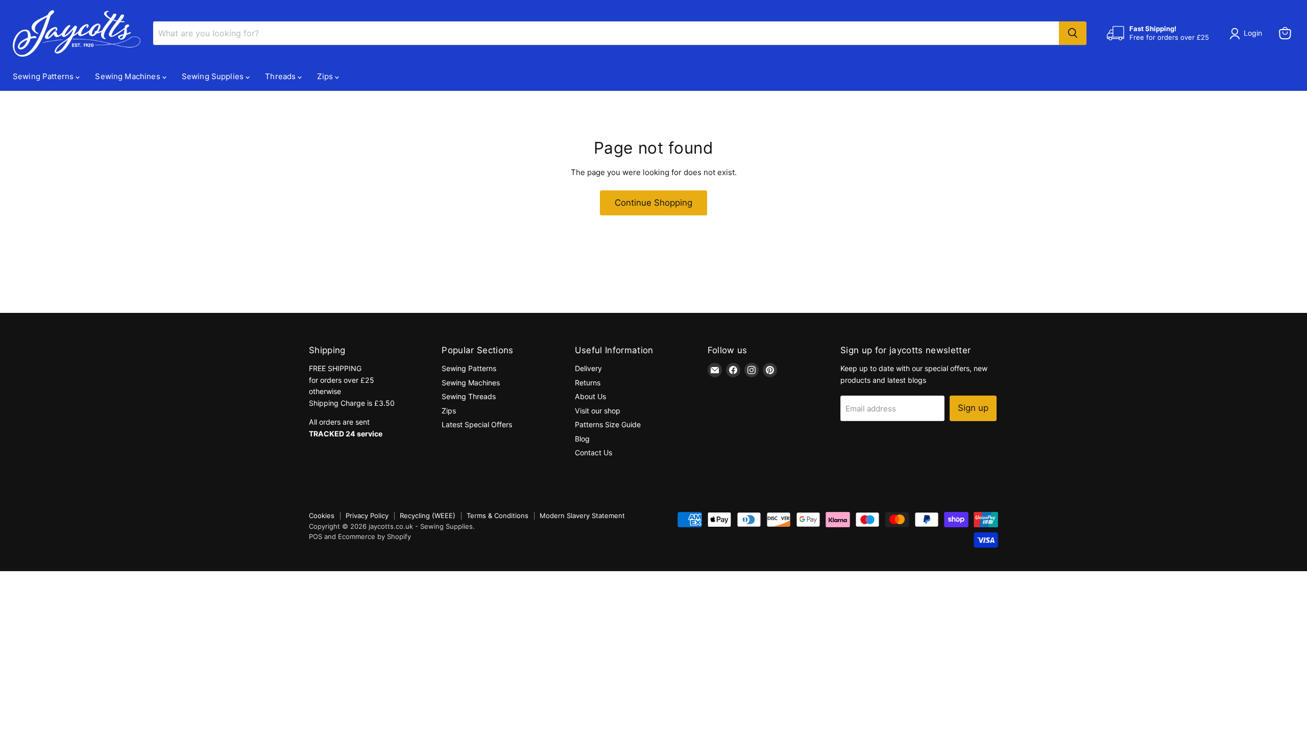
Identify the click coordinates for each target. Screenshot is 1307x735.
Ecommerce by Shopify (374, 536)
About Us (590, 396)
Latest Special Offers (477, 424)
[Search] (1072, 33)
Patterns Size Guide (608, 424)
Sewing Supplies (214, 76)
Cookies (321, 515)
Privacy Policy (367, 515)
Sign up (973, 408)
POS (315, 536)
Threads (281, 76)
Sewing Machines (128, 76)
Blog (582, 438)
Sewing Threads (469, 396)
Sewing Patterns (44, 76)
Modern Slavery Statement (582, 515)
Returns (587, 382)
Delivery (588, 368)
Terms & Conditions (497, 515)
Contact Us (593, 452)
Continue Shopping (653, 203)
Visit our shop (597, 410)
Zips (326, 76)
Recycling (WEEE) (427, 515)
